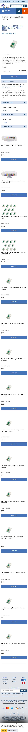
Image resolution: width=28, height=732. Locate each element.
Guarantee (5, 683)
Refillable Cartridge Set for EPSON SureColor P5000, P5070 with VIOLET (13, 181)
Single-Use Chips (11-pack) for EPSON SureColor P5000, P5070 (14, 217)
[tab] (14, 81)
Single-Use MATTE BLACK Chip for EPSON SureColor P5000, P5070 (13, 502)
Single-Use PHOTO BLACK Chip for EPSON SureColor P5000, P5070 (13, 288)
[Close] (26, 724)
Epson (22, 16)
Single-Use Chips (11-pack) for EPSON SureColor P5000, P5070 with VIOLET (14, 253)
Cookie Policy (21, 728)
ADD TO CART (14, 77)
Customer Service (4, 679)
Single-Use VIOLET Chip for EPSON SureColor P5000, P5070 (13, 644)
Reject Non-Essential (12, 730)
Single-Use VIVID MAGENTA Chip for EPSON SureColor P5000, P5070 (13, 359)
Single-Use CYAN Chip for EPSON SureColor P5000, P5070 (12, 324)
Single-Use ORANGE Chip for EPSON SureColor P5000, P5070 (13, 573)
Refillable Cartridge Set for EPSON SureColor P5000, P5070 (13, 146)
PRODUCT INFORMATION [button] (8, 81)
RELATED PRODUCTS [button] (7, 126)
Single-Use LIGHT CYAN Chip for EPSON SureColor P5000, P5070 (12, 395)
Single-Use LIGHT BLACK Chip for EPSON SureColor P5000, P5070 (13, 466)
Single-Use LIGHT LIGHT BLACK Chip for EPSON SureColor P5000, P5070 (12, 537)
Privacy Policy (14, 728)
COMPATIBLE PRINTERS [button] (7, 102)
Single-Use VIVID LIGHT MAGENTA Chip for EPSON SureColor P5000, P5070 (12, 430)
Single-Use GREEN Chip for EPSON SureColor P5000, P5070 (13, 608)
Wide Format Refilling (15, 16)
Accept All (4, 730)
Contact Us (14, 681)
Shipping (4, 681)
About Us (14, 679)
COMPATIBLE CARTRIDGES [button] (8, 114)
